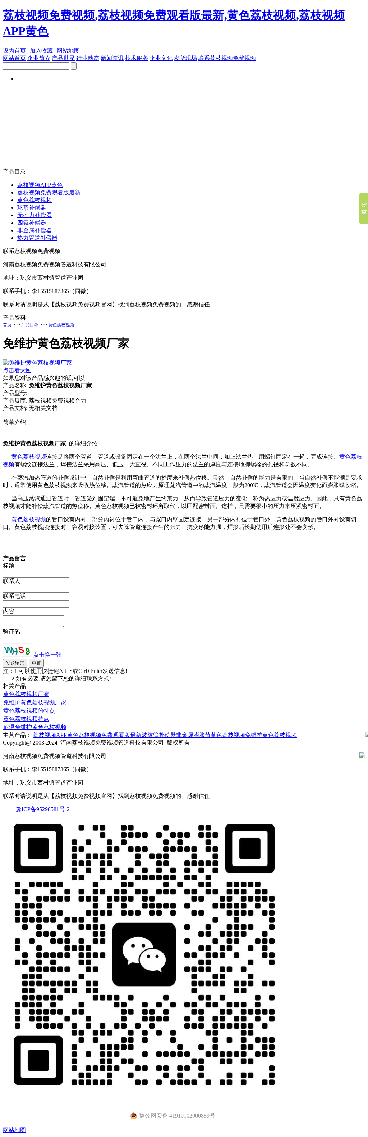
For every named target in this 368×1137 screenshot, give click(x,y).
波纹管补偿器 (159, 735)
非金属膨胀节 (193, 735)
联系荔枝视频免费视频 (227, 58)
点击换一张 (47, 655)
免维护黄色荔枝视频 (271, 735)
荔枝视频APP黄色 (40, 185)
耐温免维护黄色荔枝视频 (34, 727)
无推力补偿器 (34, 215)
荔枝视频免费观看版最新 (48, 192)
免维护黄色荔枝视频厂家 (34, 702)
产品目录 (29, 324)
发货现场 (185, 58)
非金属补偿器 (34, 230)
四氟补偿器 (31, 223)
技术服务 (136, 58)
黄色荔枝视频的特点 (29, 710)
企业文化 (161, 58)
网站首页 (14, 58)
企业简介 (38, 58)
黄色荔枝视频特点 (26, 719)
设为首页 (14, 51)
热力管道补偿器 (37, 238)
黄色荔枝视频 (34, 200)
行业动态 (87, 58)
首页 (7, 324)
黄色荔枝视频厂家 (26, 694)
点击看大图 (17, 370)
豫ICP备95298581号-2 (43, 809)
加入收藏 (41, 51)
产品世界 (63, 58)
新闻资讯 (112, 58)
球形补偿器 (31, 208)
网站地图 (68, 51)
